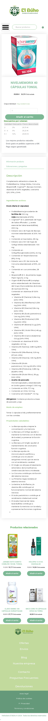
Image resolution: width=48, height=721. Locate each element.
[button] (5, 27)
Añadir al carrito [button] (12, 573)
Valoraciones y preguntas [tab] (16, 166)
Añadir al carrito (24, 117)
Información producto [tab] (15, 162)
